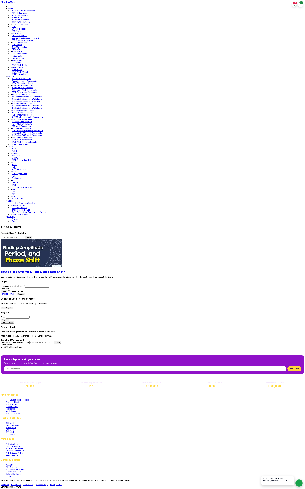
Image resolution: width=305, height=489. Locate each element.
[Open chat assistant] (299, 483)
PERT (14, 176)
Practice (10, 76)
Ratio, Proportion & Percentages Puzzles (29, 212)
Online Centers (12, 407)
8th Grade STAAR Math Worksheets (27, 135)
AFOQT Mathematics (21, 15)
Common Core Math (20, 24)
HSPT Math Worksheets (22, 115)
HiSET (14, 165)
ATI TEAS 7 (16, 155)
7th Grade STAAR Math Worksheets (27, 133)
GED (13, 162)
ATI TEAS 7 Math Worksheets (24, 90)
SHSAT (15, 171)
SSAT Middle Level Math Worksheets (27, 131)
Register (21, 294)
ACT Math (10, 432)
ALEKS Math (11, 427)
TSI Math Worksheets (21, 144)
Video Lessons (12, 455)
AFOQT (15, 149)
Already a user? (7, 322)
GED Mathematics (19, 36)
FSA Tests (16, 31)
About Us (9, 465)
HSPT (14, 167)
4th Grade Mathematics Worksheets (27, 99)
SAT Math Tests (19, 58)
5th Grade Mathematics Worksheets (27, 101)
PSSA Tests (17, 56)
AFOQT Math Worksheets (22, 83)
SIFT (14, 180)
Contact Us (10, 476)
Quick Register (7, 308)
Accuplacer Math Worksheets (24, 81)
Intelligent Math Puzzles (22, 210)
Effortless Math (8, 2)
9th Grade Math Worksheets (23, 110)
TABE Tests (17, 69)
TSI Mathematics (19, 74)
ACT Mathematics (19, 13)
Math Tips (11, 217)
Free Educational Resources (17, 400)
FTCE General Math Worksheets (25, 92)
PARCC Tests (17, 49)
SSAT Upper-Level (19, 174)
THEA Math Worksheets (22, 137)
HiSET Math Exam (19, 42)
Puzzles (10, 201)
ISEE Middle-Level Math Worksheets (27, 117)
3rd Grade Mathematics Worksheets (27, 97)
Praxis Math (17, 51)
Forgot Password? (8, 294)
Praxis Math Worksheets (22, 122)
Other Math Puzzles (20, 214)
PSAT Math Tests (19, 54)
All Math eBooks (13, 444)
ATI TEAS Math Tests (21, 22)
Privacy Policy (56, 485)
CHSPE (15, 158)
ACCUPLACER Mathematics (23, 11)
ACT (13, 194)
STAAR (15, 183)
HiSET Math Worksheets (22, 112)
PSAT (14, 196)
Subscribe (294, 369)
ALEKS (14, 151)
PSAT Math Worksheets (22, 124)
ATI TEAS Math (12, 425)
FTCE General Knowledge (22, 160)
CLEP (14, 26)
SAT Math (10, 430)
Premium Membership (15, 451)
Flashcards (10, 409)
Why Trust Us (11, 467)
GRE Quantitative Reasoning (23, 40)
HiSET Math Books (14, 446)
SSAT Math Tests (19, 65)
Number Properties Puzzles (23, 203)
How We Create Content (16, 469)
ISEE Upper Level (19, 169)
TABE (14, 185)
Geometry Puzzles (19, 208)
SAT (13, 192)
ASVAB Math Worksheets (22, 88)
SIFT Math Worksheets (21, 128)
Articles (15, 219)
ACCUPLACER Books (14, 448)
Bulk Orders (28, 485)
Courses (10, 146)
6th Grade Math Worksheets (23, 103)
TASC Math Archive (20, 72)
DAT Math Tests (19, 29)
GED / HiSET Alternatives (22, 187)
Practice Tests (12, 404)
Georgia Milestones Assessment (25, 38)
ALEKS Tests (17, 17)
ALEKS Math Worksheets (22, 85)
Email (3, 317)
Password (6, 289)
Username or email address (13, 286)
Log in (4, 291)
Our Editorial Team (13, 472)
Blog (13, 221)
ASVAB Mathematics (20, 20)
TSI (13, 189)
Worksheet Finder (13, 402)
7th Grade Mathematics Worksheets (27, 106)
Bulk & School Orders (14, 453)
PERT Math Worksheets (22, 119)
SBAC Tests (17, 60)
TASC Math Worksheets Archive (25, 142)
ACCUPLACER (17, 198)
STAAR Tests (17, 67)
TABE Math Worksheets (22, 140)
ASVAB (15, 153)
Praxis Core (16, 178)
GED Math (10, 423)
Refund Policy (42, 485)
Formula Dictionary (13, 413)
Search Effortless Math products (15, 342)
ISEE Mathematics (19, 47)
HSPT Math (17, 45)
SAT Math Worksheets (21, 126)
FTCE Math (16, 33)
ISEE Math (10, 434)
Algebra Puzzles (18, 205)
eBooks (10, 8)
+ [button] (6, 8)
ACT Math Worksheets (21, 79)
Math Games (11, 411)
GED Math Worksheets (21, 94)
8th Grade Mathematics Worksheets (27, 108)
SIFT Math (16, 63)
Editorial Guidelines (13, 474)
